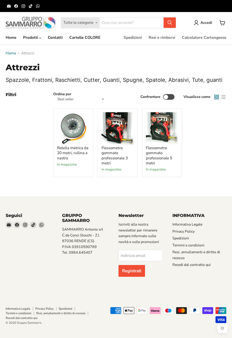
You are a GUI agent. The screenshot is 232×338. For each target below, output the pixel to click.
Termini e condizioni (188, 245)
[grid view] (216, 97)
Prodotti (31, 37)
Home (11, 37)
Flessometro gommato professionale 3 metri (115, 155)
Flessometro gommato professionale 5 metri (159, 155)
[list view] (223, 97)
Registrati (131, 271)
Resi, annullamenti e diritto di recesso (60, 313)
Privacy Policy (183, 231)
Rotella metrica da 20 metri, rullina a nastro (72, 153)
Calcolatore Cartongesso (204, 37)
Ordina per (62, 94)
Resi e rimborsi (162, 37)
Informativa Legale (187, 224)
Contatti (55, 37)
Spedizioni (133, 37)
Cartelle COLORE (84, 37)
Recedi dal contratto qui (191, 264)
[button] (204, 22)
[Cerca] (170, 22)
